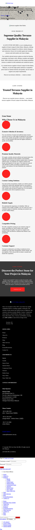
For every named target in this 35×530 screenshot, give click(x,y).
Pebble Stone (5, 373)
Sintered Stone (6, 365)
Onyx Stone (5, 375)
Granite (4, 360)
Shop (3, 340)
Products (7, 15)
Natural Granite (7, 525)
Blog (3, 345)
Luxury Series (6, 523)
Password (3, 464)
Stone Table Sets (6, 378)
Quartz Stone (5, 363)
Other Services (6, 342)
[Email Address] (3, 428)
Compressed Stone (7, 368)
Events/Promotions (7, 347)
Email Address (6, 431)
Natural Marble (7, 526)
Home (2, 15)
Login (2, 467)
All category (6, 522)
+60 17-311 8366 (6, 422)
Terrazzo (4, 370)
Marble (4, 358)
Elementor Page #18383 (9, 502)
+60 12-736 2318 (6, 416)
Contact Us (5, 350)
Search (17, 517)
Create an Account (9, 458)
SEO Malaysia (5, 449)
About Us (4, 335)
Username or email (5, 461)
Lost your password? (5, 469)
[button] (3, 26)
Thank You (6, 504)
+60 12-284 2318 (6, 411)
